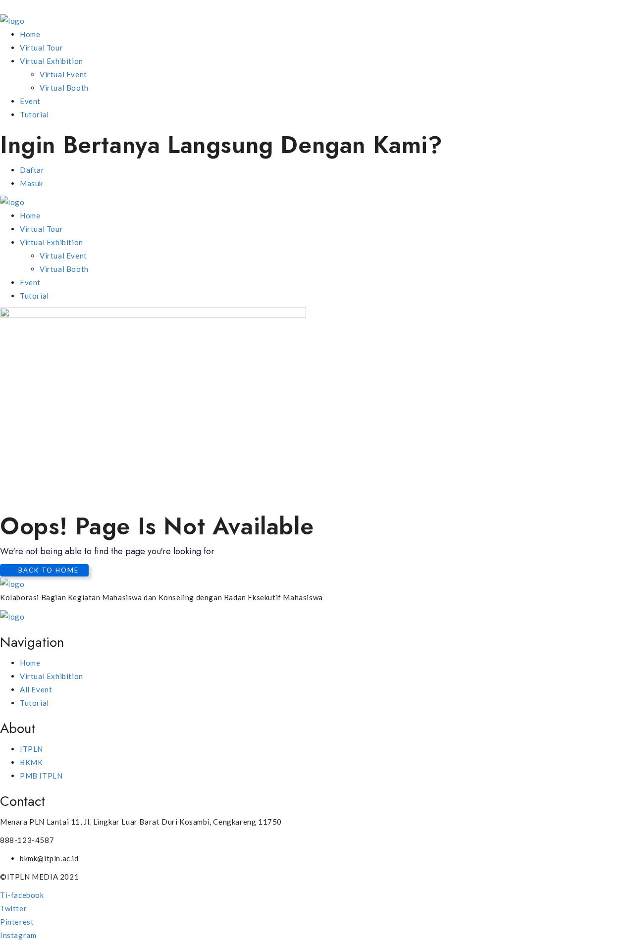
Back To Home (47, 570)
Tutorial (34, 114)
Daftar (32, 169)
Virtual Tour (41, 47)
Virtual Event (63, 74)
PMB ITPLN (41, 775)
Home (30, 34)
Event (30, 101)
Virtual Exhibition (51, 60)
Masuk (31, 183)
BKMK (31, 762)
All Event (36, 689)
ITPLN (31, 748)
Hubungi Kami (531, 145)
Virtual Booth (64, 87)
